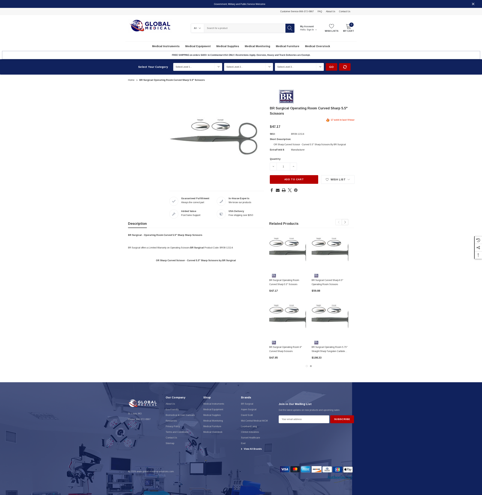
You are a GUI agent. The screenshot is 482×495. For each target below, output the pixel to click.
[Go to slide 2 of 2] (311, 366)
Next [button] (345, 222)
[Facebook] (272, 190)
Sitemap (170, 443)
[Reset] (345, 67)
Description (137, 224)
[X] (290, 190)
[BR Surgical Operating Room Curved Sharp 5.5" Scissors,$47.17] (287, 253)
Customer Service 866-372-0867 (297, 11)
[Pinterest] (296, 190)
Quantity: (275, 159)
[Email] (278, 190)
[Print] (284, 190)
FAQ (320, 11)
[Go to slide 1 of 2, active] (307, 366)
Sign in (310, 30)
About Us (330, 11)
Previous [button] (338, 222)
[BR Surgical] (286, 96)
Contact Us (344, 11)
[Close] (473, 4)
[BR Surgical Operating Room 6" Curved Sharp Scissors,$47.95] (287, 320)
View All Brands (252, 449)
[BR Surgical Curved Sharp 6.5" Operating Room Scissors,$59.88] (330, 253)
